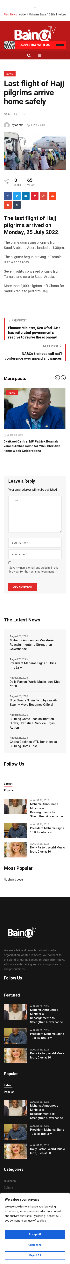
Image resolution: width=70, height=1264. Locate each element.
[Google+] (43, 196)
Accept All (35, 1234)
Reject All (35, 1255)
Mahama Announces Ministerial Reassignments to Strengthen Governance (32, 640)
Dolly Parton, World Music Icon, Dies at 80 (35, 679)
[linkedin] (26, 196)
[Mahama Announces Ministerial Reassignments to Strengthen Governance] (15, 801)
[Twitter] (17, 196)
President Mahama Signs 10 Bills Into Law (30, 15)
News (9, 74)
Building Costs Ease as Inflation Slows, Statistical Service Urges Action (32, 718)
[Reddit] (52, 196)
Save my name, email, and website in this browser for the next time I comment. (33, 565)
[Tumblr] (17, 205)
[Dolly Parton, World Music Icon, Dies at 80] (15, 845)
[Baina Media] (35, 35)
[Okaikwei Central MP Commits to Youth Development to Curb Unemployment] (35, 408)
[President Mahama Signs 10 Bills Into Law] (15, 825)
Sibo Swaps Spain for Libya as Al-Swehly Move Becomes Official (33, 697)
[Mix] (8, 205)
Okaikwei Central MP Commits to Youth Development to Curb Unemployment (33, 444)
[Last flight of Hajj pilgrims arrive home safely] (35, 151)
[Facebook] (8, 196)
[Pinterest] (34, 196)
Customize (35, 1245)
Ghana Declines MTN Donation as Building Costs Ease (33, 739)
